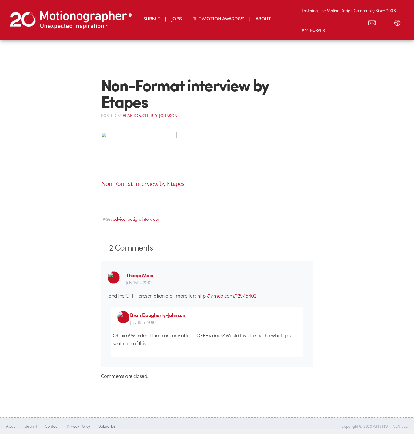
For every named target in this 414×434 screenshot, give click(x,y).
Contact (51, 426)
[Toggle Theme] (397, 21)
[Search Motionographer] (384, 21)
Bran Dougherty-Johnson (157, 314)
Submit (31, 426)
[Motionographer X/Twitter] (359, 21)
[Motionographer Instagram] (308, 21)
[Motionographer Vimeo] (333, 21)
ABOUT (263, 18)
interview (150, 219)
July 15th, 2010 (138, 282)
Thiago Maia (139, 275)
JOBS (176, 18)
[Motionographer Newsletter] (371, 21)
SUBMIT (151, 18)
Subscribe (106, 426)
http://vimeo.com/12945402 (226, 295)
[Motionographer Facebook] (346, 21)
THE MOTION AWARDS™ (219, 18)
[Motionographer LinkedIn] (321, 21)
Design (134, 219)
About (11, 426)
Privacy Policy (78, 426)
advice (119, 219)
